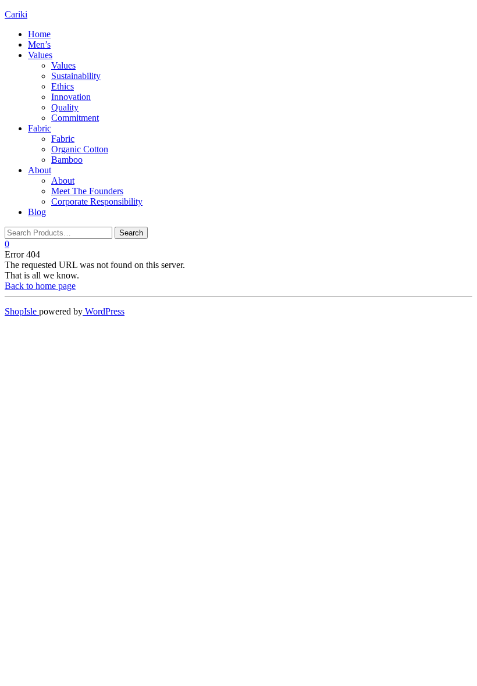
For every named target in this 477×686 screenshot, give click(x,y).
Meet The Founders (87, 191)
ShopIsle (22, 311)
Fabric (39, 128)
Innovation (71, 97)
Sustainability (76, 76)
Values (40, 55)
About (39, 170)
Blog (37, 212)
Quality (65, 107)
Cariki (16, 14)
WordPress (103, 311)
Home (39, 34)
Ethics (62, 86)
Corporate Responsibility (97, 201)
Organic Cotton (79, 149)
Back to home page (40, 286)
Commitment (75, 118)
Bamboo (67, 160)
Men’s (39, 44)
